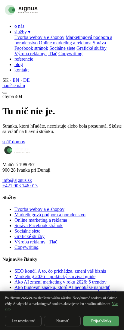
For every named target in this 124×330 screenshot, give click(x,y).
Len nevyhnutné (23, 321)
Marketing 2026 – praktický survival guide (54, 276)
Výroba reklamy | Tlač (35, 53)
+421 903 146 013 (20, 185)
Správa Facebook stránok (38, 225)
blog (18, 64)
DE (26, 80)
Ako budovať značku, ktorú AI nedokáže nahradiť (62, 287)
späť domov (13, 141)
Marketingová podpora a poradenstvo (49, 214)
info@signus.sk (17, 180)
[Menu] (4, 93)
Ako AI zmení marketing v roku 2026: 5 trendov (60, 281)
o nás (19, 26)
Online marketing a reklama (65, 42)
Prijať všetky (101, 321)
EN (16, 80)
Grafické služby (91, 48)
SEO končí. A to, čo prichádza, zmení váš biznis (60, 271)
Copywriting (70, 53)
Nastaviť (62, 321)
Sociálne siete (62, 48)
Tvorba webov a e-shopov (39, 37)
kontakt (21, 69)
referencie (23, 59)
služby (22, 31)
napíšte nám (13, 85)
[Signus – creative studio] (34, 15)
